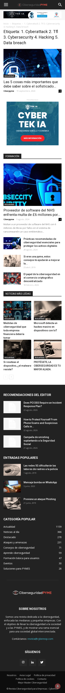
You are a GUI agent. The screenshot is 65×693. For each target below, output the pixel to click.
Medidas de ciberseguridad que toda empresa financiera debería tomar (14, 330)
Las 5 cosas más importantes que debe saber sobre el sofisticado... (30, 84)
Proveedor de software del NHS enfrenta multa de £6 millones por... (31, 212)
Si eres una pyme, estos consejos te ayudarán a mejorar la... (42, 260)
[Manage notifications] (57, 686)
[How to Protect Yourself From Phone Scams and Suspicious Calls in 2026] (12, 424)
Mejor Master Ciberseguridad (32, 682)
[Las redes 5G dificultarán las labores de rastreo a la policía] (12, 470)
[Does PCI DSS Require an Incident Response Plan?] (12, 407)
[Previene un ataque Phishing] (12, 503)
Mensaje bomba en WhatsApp (40, 482)
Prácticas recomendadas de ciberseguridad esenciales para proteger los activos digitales (42, 242)
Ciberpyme (8, 91)
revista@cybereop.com (40, 638)
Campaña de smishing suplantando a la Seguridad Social (39, 441)
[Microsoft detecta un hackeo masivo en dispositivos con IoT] (48, 310)
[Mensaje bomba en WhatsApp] (12, 487)
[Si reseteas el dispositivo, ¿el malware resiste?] (17, 349)
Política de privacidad (44, 675)
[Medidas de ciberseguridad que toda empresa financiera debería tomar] (17, 310)
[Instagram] (23, 662)
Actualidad (9, 76)
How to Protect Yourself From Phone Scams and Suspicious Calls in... (41, 423)
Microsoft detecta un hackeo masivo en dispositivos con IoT (45, 327)
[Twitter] (41, 662)
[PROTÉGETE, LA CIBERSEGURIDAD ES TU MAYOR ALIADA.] (48, 349)
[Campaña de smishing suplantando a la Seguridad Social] (12, 441)
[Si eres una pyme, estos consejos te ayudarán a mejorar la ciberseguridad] (12, 261)
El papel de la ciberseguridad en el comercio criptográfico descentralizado (42, 278)
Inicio (6, 23)
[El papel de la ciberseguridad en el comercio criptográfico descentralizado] (12, 278)
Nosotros (11, 675)
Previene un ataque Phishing (40, 499)
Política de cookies (25, 678)
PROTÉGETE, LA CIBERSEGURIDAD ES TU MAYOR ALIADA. (47, 366)
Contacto (41, 678)
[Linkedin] (32, 662)
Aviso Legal (25, 675)
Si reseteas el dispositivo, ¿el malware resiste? (17, 366)
